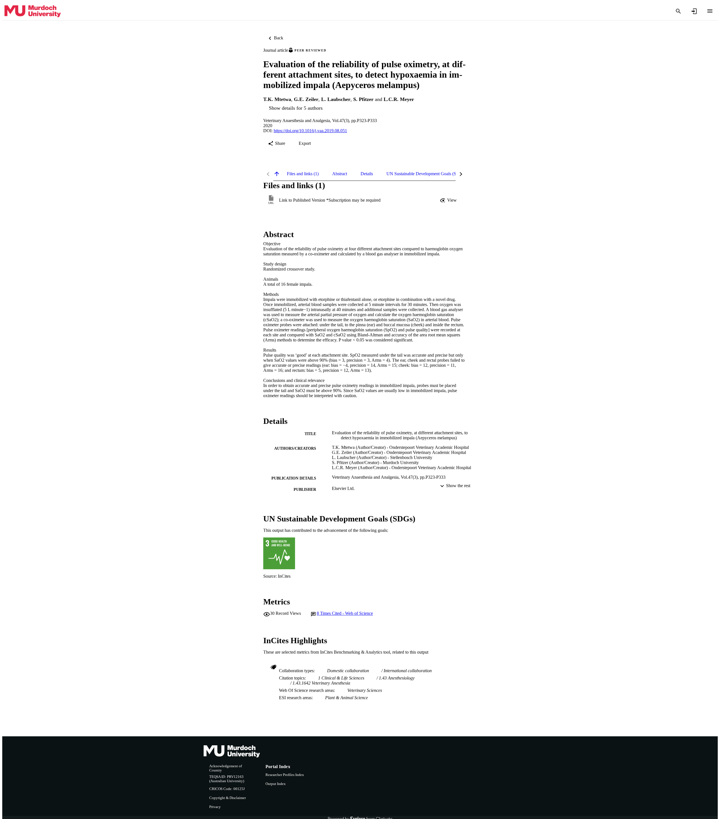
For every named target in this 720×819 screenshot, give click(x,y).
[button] (448, 200)
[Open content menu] (710, 11)
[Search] (678, 11)
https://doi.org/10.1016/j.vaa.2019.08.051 (310, 130)
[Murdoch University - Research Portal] (32, 11)
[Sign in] (694, 11)
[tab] (302, 174)
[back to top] (276, 173)
